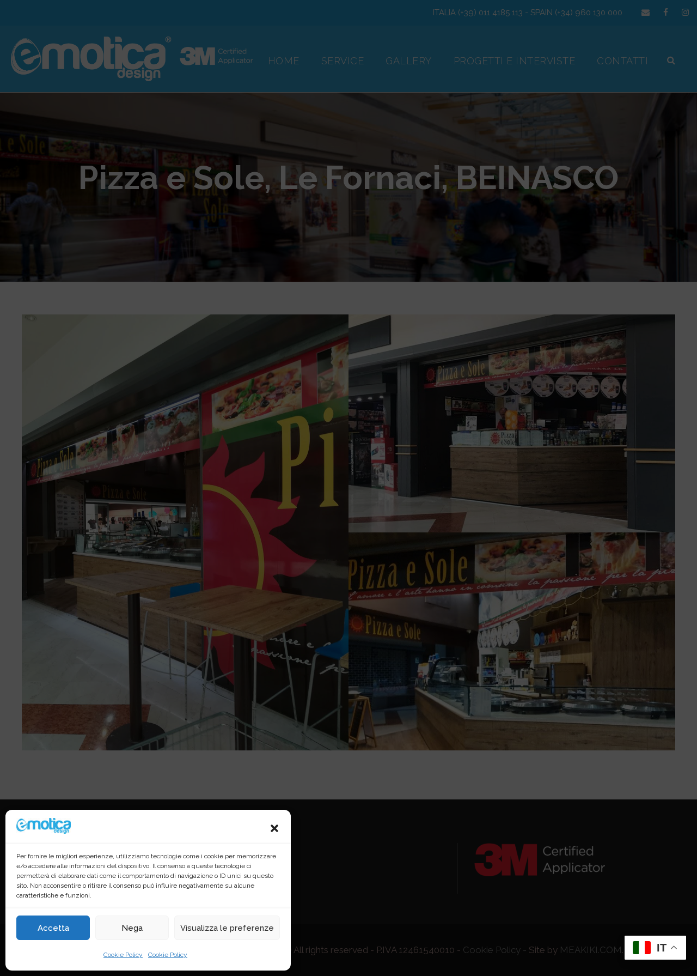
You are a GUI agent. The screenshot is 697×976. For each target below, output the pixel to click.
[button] (274, 828)
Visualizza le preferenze (227, 928)
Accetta (53, 928)
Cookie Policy (123, 955)
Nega (132, 928)
